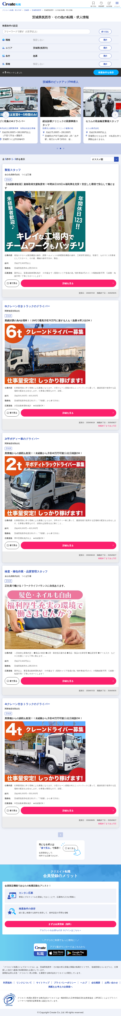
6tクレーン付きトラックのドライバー (27, 306)
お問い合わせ (111, 982)
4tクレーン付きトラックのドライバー (27, 704)
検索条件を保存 (106, 72)
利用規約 (7, 982)
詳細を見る (68, 283)
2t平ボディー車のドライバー (22, 438)
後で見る (13, 283)
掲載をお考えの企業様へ (60, 986)
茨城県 (26, 10)
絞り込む (105, 32)
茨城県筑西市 (36, 10)
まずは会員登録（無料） (60, 924)
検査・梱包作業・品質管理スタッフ (26, 571)
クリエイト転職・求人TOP (11, 10)
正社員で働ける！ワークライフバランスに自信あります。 (35, 585)
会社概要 (95, 982)
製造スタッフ (13, 169)
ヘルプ (83, 982)
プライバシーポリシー (65, 982)
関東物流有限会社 (12, 311)
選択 (105, 40)
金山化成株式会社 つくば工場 (18, 174)
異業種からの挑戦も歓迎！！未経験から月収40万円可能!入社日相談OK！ (44, 453)
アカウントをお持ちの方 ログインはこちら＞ (60, 930)
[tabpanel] (60, 115)
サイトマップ (42, 982)
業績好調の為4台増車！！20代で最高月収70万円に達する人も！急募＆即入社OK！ (49, 320)
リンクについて (24, 982)
